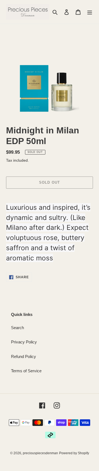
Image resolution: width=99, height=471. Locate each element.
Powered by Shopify (74, 453)
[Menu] (89, 12)
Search (17, 327)
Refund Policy (23, 356)
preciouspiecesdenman (40, 453)
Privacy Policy (24, 342)
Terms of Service (26, 370)
